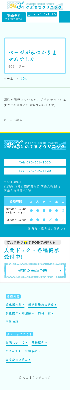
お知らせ (31, 351)
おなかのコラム (17, 359)
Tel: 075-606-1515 (35, 162)
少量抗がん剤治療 (18, 313)
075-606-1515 (44, 14)
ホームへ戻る (13, 119)
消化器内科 (14, 304)
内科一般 (44, 313)
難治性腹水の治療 (41, 304)
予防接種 (12, 321)
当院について (15, 342)
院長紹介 (38, 342)
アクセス (12, 351)
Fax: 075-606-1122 (35, 170)
